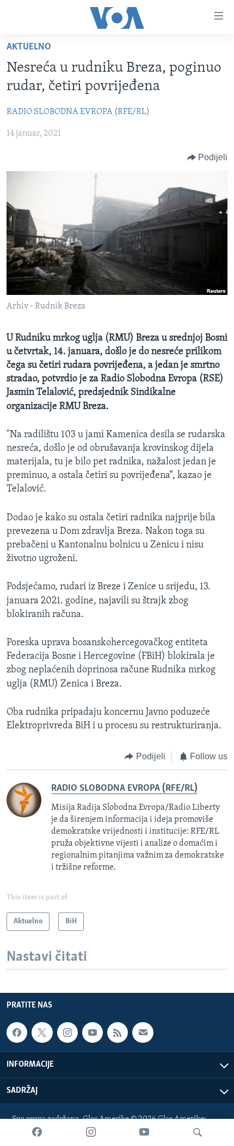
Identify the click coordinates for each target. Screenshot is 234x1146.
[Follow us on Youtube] (92, 1032)
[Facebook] (37, 1132)
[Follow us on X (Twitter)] (42, 1032)
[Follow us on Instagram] (67, 1032)
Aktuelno (29, 47)
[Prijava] (142, 1032)
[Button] (207, 157)
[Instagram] (91, 1132)
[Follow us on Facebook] (17, 1032)
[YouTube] (144, 1132)
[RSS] (117, 1032)
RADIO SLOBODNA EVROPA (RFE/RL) (78, 112)
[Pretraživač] (197, 1132)
